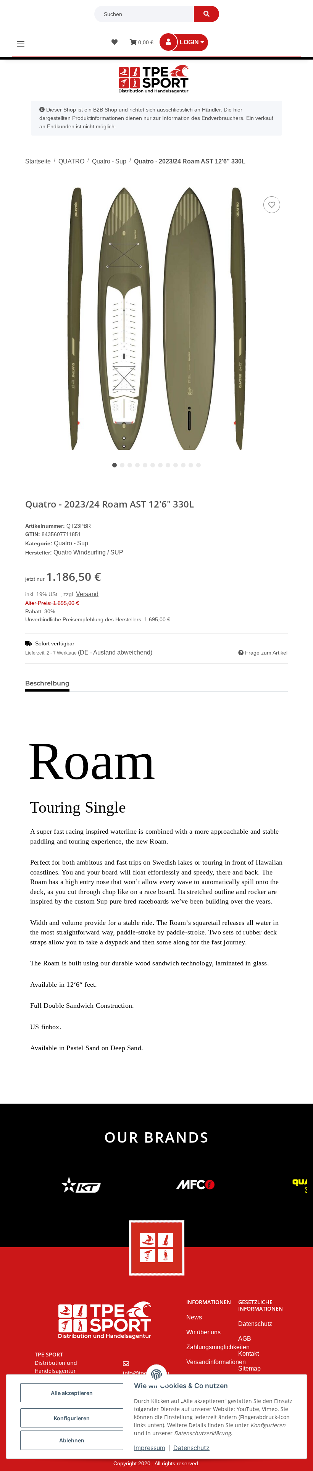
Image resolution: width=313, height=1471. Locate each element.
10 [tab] (183, 465)
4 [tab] (137, 465)
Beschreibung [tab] (47, 683)
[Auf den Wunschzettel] (271, 204)
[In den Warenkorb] (31, 183)
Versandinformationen (216, 1362)
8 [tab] (168, 465)
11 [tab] (191, 465)
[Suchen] (206, 14)
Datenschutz (191, 1448)
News (194, 1317)
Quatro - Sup (71, 543)
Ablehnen (71, 1440)
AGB (244, 1338)
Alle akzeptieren (72, 1393)
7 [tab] (160, 465)
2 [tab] (122, 465)
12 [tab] (198, 465)
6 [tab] (152, 465)
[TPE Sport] (153, 79)
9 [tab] (175, 465)
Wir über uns (203, 1332)
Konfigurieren (72, 1418)
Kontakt (248, 1353)
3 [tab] (129, 465)
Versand (87, 594)
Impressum (149, 1448)
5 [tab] (145, 465)
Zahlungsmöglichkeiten (218, 1347)
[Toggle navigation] (20, 40)
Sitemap (249, 1368)
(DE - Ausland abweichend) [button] (115, 652)
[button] (189, 42)
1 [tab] (114, 465)
